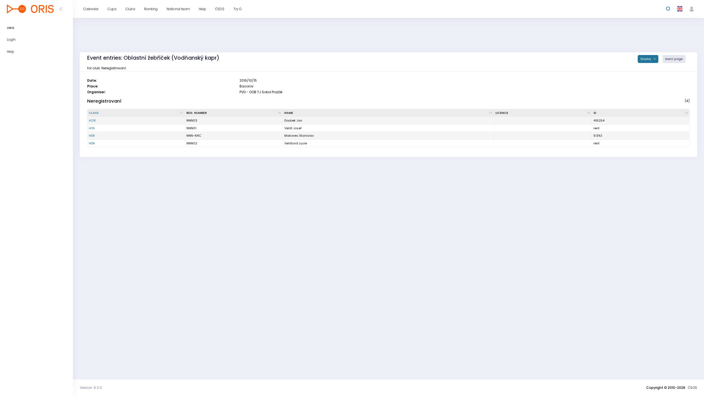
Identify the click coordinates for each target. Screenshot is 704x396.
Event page (674, 59)
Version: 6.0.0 (91, 387)
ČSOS (692, 387)
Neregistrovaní (104, 101)
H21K (92, 120)
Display (646, 59)
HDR (92, 135)
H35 (92, 128)
